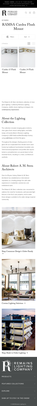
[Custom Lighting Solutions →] (18, 280)
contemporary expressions (10, 109)
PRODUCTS (6, 376)
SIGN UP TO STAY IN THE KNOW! (16, 398)
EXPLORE (6, 391)
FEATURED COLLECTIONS (13, 384)
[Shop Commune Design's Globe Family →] (18, 228)
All (2, 20)
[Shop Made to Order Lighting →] (18, 329)
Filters (12, 37)
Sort (25, 37)
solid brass (9, 138)
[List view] (34, 43)
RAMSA (6, 20)
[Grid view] (29, 43)
